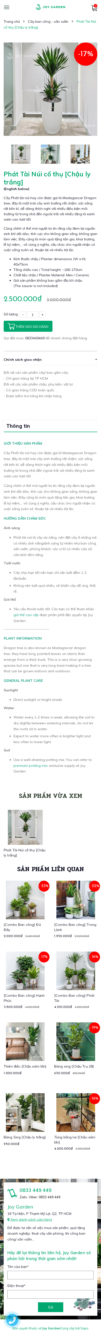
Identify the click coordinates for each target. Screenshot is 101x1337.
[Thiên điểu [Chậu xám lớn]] (25, 1041)
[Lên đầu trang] (89, 1320)
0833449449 (35, 338)
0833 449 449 (35, 1190)
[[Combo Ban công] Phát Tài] (75, 971)
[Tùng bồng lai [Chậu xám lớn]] (75, 1112)
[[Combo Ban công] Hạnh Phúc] (25, 971)
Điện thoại (16, 1286)
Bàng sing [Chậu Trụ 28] (74, 1066)
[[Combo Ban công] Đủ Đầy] (25, 900)
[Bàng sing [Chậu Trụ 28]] (75, 1041)
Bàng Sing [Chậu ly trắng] (25, 1137)
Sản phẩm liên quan (50, 869)
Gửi (50, 1307)
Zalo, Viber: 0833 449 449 (40, 1197)
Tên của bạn (18, 1266)
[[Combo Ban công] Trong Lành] (75, 900)
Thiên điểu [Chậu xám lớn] (25, 1066)
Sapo (84, 1328)
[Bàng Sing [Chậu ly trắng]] (25, 1112)
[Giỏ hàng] (94, 10)
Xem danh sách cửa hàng (31, 1219)
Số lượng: (11, 314)
